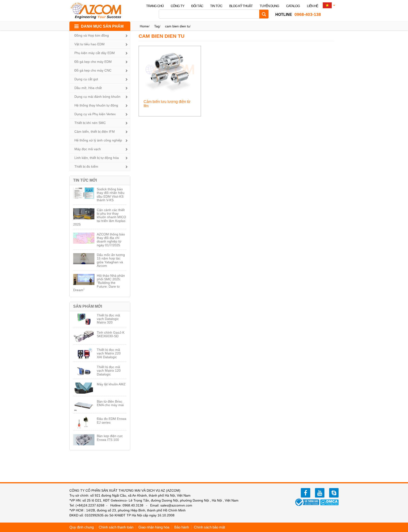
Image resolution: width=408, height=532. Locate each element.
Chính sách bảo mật (209, 527)
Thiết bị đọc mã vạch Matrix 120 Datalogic (109, 370)
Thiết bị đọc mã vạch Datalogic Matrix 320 (108, 318)
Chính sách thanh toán (116, 527)
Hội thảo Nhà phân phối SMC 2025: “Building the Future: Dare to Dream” (99, 283)
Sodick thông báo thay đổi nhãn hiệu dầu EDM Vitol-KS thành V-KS (110, 194)
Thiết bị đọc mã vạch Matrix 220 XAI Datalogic (109, 353)
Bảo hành (181, 527)
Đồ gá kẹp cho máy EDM (93, 62)
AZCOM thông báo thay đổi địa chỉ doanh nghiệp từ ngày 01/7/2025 (111, 239)
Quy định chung (81, 527)
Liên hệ (312, 6)
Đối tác (197, 6)
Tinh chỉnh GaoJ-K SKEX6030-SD (110, 334)
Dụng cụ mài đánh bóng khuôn (97, 96)
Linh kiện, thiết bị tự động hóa (96, 158)
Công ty (177, 6)
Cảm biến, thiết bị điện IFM (94, 131)
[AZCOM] (98, 10)
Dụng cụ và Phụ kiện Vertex (95, 114)
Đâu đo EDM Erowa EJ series (111, 420)
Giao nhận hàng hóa (153, 527)
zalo (334, 493)
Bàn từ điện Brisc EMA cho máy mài (110, 403)
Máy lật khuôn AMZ (111, 384)
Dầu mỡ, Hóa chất (88, 88)
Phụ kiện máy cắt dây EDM (94, 53)
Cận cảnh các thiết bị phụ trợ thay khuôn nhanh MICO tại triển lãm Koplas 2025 (99, 217)
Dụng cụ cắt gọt (86, 79)
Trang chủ (155, 6)
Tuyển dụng (269, 6)
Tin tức (216, 6)
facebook (305, 493)
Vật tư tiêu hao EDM (89, 44)
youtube (319, 493)
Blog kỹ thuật (241, 6)
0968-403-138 (298, 14)
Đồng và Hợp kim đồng (91, 35)
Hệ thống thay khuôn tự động (96, 105)
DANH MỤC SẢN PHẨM (102, 26)
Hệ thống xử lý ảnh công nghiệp (98, 140)
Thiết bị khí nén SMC (90, 123)
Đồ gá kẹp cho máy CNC (92, 70)
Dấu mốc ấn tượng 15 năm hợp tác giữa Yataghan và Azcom (111, 260)
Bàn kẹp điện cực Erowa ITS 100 (110, 437)
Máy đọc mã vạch (87, 149)
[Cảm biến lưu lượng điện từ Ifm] (170, 69)
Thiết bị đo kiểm (86, 166)
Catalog (293, 6)
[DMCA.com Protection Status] (329, 502)
